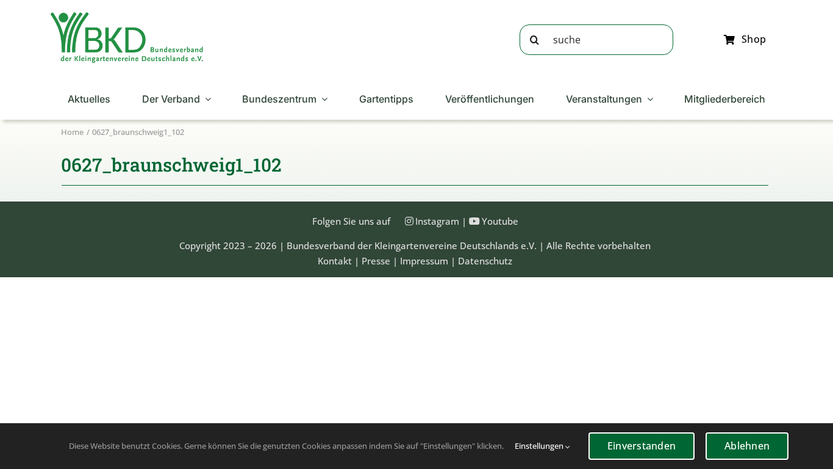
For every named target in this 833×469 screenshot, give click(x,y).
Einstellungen (540, 445)
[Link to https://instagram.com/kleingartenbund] (409, 221)
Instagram (437, 221)
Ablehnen (747, 446)
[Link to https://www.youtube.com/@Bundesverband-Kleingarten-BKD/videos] (474, 221)
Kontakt (335, 261)
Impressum (424, 261)
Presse (376, 261)
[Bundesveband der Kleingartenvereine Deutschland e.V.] (127, 16)
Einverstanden (641, 446)
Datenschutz (485, 261)
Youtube (500, 221)
